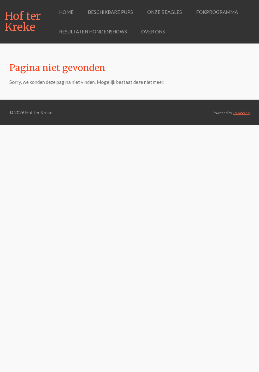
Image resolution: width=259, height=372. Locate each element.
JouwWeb (241, 112)
